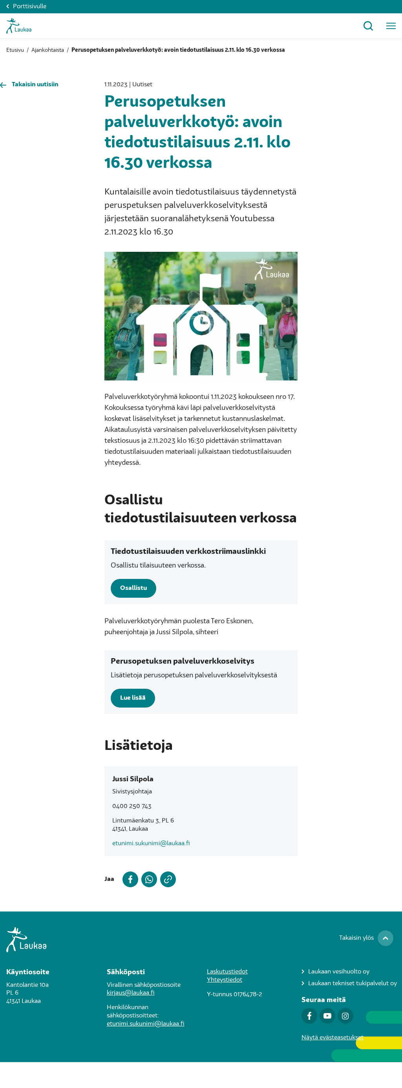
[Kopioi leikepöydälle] (166, 879)
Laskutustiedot (227, 972)
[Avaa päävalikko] (391, 26)
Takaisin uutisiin (35, 85)
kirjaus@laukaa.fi (131, 993)
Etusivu (15, 50)
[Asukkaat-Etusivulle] (18, 26)
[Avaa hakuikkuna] (368, 26)
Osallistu (133, 588)
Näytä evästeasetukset (333, 1038)
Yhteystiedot (224, 980)
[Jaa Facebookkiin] (128, 879)
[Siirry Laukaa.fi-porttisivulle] (201, 939)
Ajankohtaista (47, 50)
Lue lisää (133, 698)
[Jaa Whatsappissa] (147, 879)
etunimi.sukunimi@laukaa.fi (151, 844)
